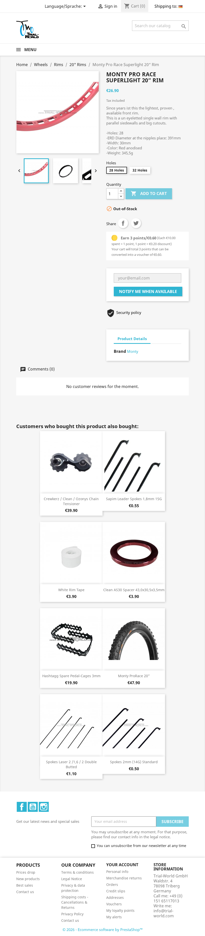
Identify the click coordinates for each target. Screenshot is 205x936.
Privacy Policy (72, 914)
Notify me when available (148, 291)
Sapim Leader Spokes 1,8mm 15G (134, 498)
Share (123, 223)
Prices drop (25, 872)
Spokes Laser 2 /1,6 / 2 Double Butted (71, 764)
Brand (120, 351)
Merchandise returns (124, 878)
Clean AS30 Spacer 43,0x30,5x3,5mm (133, 589)
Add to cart (149, 193)
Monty (132, 351)
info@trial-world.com (164, 913)
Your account (122, 864)
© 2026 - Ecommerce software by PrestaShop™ (102, 929)
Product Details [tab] (132, 338)
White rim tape (71, 589)
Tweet (136, 223)
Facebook (22, 807)
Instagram (44, 807)
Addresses (115, 897)
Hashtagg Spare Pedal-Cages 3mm (71, 675)
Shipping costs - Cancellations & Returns (74, 902)
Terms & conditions (77, 872)
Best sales (24, 885)
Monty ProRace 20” (134, 675)
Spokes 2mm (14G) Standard (134, 761)
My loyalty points (120, 910)
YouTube (33, 807)
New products (28, 878)
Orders (112, 884)
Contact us (25, 891)
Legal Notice (71, 878)
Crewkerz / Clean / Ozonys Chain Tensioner (71, 501)
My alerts (114, 917)
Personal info (117, 871)
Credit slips (115, 891)
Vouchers (114, 904)
